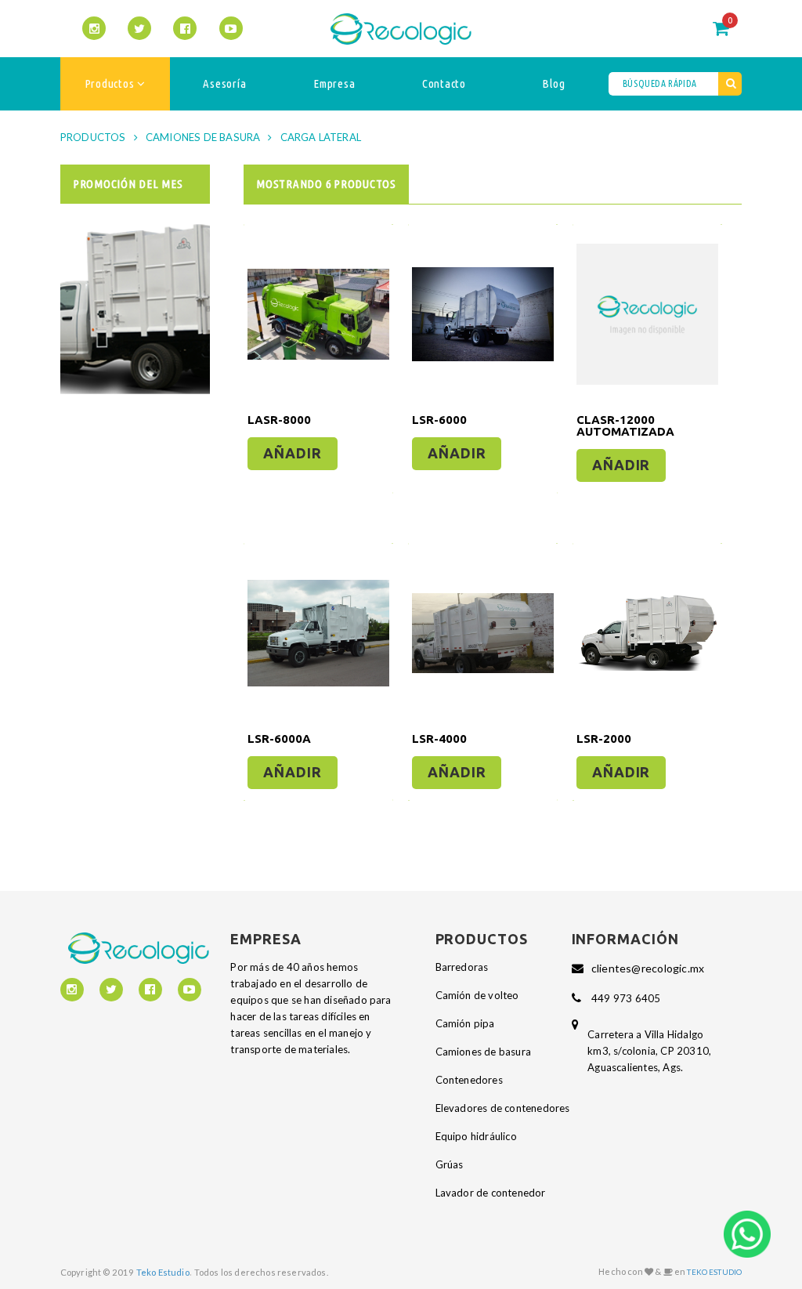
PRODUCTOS (93, 137)
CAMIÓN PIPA (465, 1023)
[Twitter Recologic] (139, 28)
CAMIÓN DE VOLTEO (477, 995)
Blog (553, 83)
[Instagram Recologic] (94, 28)
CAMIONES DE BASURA (203, 137)
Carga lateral (321, 137)
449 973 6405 (625, 998)
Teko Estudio (163, 1272)
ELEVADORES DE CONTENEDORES (502, 1108)
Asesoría (224, 83)
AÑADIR (292, 453)
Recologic (400, 28)
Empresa (334, 83)
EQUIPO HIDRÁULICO (476, 1136)
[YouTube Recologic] (231, 28)
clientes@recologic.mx (647, 968)
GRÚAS (449, 1164)
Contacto (444, 83)
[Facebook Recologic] (185, 28)
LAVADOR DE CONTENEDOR (490, 1192)
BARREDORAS (462, 967)
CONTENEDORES (469, 1080)
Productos (111, 83)
